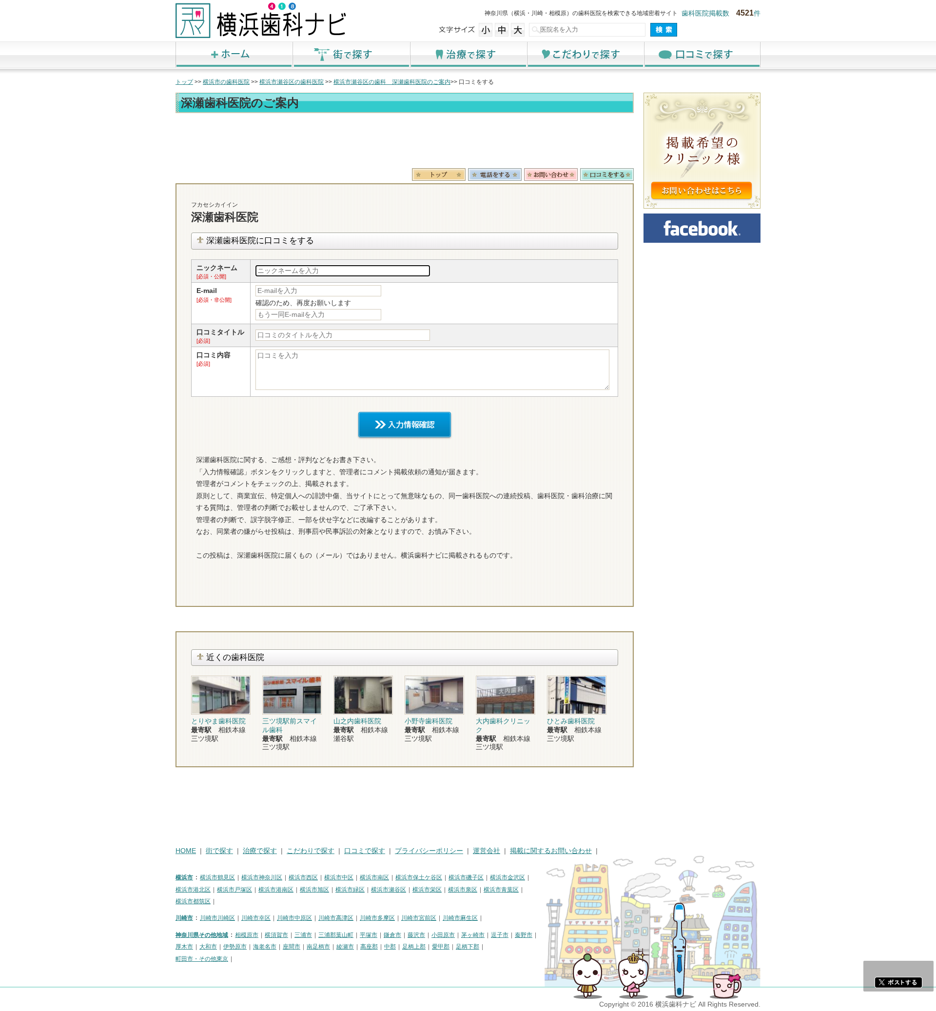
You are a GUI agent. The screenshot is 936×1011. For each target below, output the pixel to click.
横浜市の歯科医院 (226, 81)
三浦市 (303, 935)
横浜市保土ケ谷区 (418, 877)
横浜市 (184, 877)
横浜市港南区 (275, 889)
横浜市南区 (374, 877)
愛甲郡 (440, 946)
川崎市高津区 (335, 917)
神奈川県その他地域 (202, 935)
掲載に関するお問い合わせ (551, 851)
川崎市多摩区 (377, 917)
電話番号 (495, 174)
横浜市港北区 (193, 889)
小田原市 (443, 935)
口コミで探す (702, 54)
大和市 (208, 946)
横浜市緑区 (350, 889)
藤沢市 (416, 935)
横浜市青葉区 (501, 889)
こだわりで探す (585, 54)
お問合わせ (551, 174)
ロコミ (607, 174)
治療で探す (468, 54)
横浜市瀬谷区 (388, 889)
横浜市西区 (303, 877)
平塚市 (368, 935)
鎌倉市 (392, 935)
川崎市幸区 (256, 917)
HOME (186, 851)
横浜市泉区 (462, 889)
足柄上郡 (414, 946)
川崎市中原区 (294, 917)
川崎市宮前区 (418, 917)
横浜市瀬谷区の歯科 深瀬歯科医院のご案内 (391, 81)
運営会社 (486, 851)
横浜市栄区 (427, 889)
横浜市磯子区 (466, 877)
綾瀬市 (345, 946)
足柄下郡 (467, 946)
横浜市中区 (338, 877)
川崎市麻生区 (460, 917)
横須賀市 (276, 935)
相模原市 (246, 935)
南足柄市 (318, 946)
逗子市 (499, 935)
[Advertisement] (405, 142)
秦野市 (523, 935)
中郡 (390, 946)
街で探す (351, 54)
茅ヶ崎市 (473, 935)
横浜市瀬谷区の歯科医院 (291, 81)
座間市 (291, 946)
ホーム (234, 54)
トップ (184, 81)
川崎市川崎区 (217, 917)
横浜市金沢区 (507, 877)
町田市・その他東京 (202, 958)
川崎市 (184, 917)
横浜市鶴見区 (217, 877)
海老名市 (264, 946)
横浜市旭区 (314, 889)
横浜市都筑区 (193, 901)
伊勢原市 (235, 946)
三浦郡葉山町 (335, 935)
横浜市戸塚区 (234, 889)
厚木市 (184, 946)
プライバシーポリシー (429, 851)
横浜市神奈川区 (261, 877)
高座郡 (369, 946)
